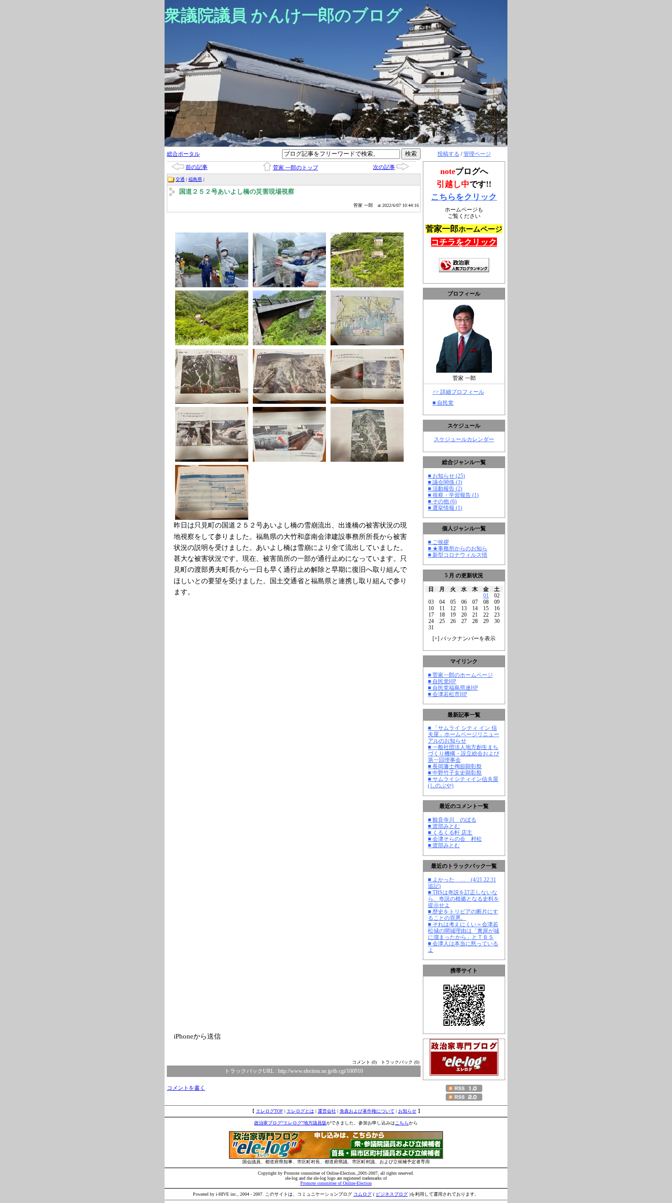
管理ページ (477, 154)
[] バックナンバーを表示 (464, 638)
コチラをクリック (464, 242)
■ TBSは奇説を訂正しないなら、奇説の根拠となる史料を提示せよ (463, 898)
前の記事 (197, 167)
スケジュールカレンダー (464, 439)
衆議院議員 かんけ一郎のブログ (283, 15)
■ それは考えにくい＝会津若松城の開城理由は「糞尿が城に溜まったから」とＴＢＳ (463, 930)
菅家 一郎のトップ (295, 167)
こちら (402, 1122)
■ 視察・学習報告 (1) (453, 495)
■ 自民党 (442, 403)
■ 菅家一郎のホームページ (460, 675)
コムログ (362, 1194)
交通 (180, 179)
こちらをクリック (464, 196)
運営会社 (327, 1110)
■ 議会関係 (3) (445, 482)
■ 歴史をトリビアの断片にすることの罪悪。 (463, 914)
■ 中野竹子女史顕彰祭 (455, 773)
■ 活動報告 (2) (445, 488)
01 (486, 595)
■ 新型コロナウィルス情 (457, 555)
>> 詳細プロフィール (458, 392)
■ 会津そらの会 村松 (455, 839)
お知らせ (407, 1110)
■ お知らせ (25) (446, 476)
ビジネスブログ (392, 1194)
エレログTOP (269, 1110)
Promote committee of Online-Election (336, 1183)
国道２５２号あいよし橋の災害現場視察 (236, 191)
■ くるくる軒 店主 (450, 832)
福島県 (195, 179)
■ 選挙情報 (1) (445, 508)
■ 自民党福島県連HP (453, 688)
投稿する (448, 154)
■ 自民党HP (442, 681)
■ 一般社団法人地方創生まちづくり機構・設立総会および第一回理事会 (463, 753)
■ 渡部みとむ (444, 826)
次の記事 (384, 167)
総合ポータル (183, 154)
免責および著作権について (367, 1110)
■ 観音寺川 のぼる (452, 820)
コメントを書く (186, 1088)
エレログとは (300, 1110)
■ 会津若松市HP (447, 694)
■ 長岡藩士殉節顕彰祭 (455, 766)
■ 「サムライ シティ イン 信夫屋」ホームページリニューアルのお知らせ (463, 734)
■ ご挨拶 (438, 542)
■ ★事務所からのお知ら (457, 548)
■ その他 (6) (442, 501)
